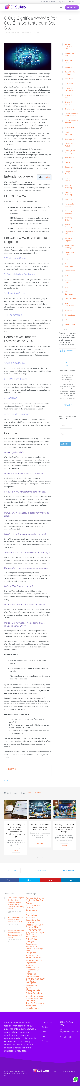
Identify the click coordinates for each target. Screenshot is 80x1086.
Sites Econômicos (69, 293)
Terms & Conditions (68, 1071)
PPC (66, 259)
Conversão (69, 83)
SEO (66, 287)
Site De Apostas (35, 978)
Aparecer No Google (33, 906)
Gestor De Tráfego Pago (34, 949)
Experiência (31, 944)
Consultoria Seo (33, 920)
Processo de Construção (69, 265)
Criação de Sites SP (68, 103)
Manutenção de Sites (69, 205)
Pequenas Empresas (68, 239)
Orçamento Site (30, 965)
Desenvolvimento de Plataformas (71, 115)
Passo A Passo (32, 968)
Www (6, 781)
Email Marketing (68, 133)
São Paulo (30, 1001)
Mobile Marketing (68, 226)
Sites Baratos (34, 993)
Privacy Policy (57, 1071)
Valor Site (40, 1006)
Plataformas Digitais (69, 253)
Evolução (30, 942)
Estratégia (32, 936)
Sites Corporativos (34, 996)
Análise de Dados (68, 61)
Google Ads (69, 167)
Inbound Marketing (68, 193)
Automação (69, 67)
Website (29, 1008)
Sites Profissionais (69, 304)
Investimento (32, 955)
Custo (41, 925)
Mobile (39, 960)
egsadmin (11, 769)
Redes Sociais (70, 271)
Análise (29, 903)
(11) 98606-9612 (49, 2)
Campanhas (31, 915)
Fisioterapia (31, 946)
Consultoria (69, 79)
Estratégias (31, 939)
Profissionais (31, 974)
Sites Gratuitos (70, 299)
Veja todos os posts (35, 792)
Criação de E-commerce (69, 89)
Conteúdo (30, 922)
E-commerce (69, 127)
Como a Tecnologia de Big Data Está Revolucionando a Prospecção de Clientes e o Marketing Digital (15, 830)
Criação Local (69, 109)
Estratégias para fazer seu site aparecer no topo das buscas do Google (64, 828)
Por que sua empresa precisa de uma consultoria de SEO (40, 827)
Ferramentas (69, 157)
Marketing (30, 960)
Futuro (67, 162)
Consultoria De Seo (31, 917)
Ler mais (15, 850)
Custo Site (32, 927)
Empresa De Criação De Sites (35, 933)
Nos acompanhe (68, 2)
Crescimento (32, 925)
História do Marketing (69, 186)
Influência (68, 199)
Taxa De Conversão (35, 1003)
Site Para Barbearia (31, 985)
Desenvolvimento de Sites (30, 32)
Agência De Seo (35, 900)
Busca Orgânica (30, 913)
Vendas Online (70, 324)
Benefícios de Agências (70, 73)
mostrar (47, 177)
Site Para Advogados (31, 982)
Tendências (69, 310)
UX (66, 320)
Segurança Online (68, 281)
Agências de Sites (69, 54)
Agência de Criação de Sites (69, 46)
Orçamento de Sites (70, 232)
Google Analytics (68, 173)
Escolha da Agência (69, 145)
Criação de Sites (68, 96)
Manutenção (33, 957)
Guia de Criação (67, 179)
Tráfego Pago (70, 315)
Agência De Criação (35, 898)
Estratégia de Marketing (70, 152)
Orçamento (31, 963)
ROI (66, 275)
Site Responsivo (34, 989)
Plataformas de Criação (69, 246)
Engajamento (69, 139)
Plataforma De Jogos (32, 971)
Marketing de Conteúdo (69, 212)
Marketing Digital (68, 219)
